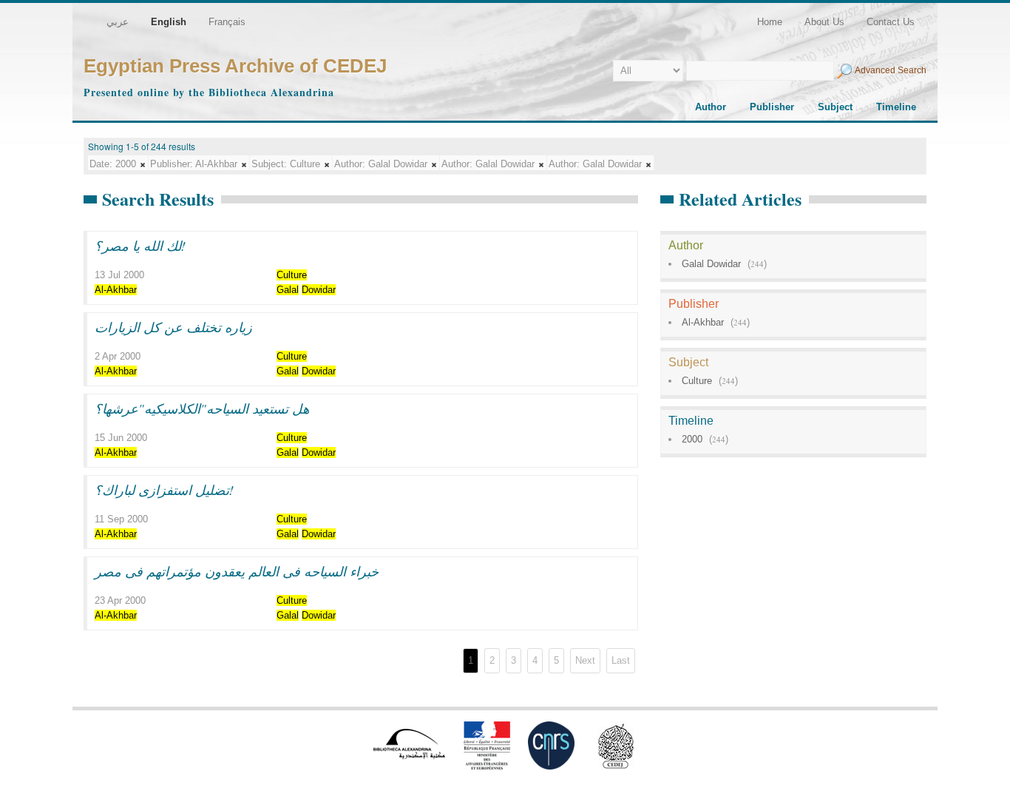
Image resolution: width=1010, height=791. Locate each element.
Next (585, 660)
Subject (835, 106)
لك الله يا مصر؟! (140, 246)
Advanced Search (890, 70)
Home (769, 21)
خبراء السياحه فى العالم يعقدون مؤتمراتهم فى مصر (237, 571)
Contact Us (891, 21)
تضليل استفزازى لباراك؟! (164, 490)
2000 (692, 439)
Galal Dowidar (711, 263)
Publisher (772, 106)
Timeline (896, 106)
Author (710, 106)
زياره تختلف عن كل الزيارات (173, 327)
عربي (117, 21)
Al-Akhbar (703, 322)
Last (620, 660)
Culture (697, 380)
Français (227, 21)
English (168, 21)
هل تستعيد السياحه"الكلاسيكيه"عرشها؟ (202, 408)
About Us (824, 21)
